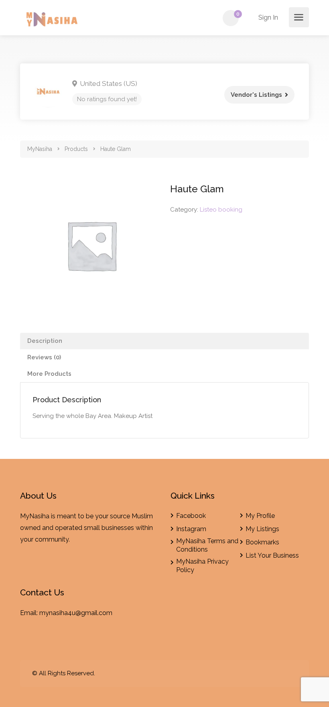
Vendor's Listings (256, 94)
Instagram (191, 529)
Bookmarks (262, 542)
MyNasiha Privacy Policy (202, 566)
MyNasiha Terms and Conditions (207, 545)
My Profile (260, 516)
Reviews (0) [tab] (44, 357)
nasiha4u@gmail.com (80, 613)
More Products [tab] (49, 373)
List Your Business (272, 555)
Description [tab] (44, 340)
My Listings (262, 529)
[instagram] (292, 673)
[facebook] (279, 673)
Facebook (191, 516)
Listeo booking (221, 209)
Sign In (267, 17)
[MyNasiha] (52, 20)
